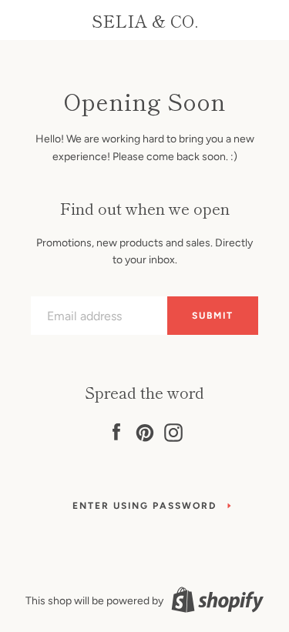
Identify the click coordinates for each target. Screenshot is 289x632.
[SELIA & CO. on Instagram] (173, 429)
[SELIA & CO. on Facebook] (116, 429)
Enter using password (144, 505)
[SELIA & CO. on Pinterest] (145, 429)
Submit (213, 315)
